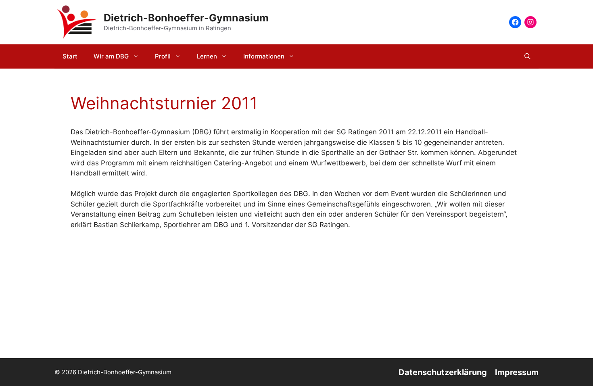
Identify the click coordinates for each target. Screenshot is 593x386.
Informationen (263, 56)
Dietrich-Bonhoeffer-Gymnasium (186, 18)
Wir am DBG (111, 56)
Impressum (517, 372)
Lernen (207, 56)
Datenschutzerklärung (443, 372)
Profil (163, 56)
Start (70, 56)
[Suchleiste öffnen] (527, 56)
